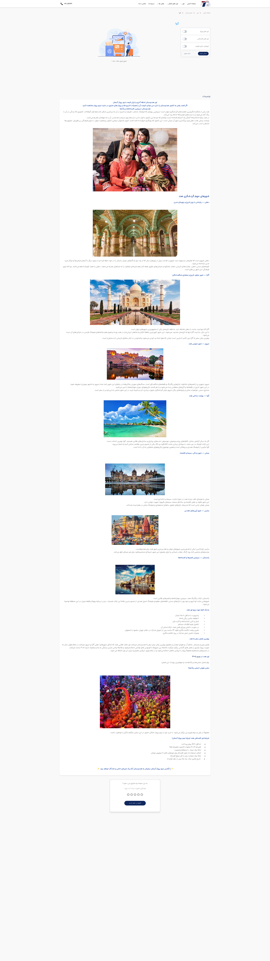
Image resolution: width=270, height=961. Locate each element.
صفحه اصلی (207, 13)
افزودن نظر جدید (135, 803)
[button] (203, 53)
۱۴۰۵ (194, 656)
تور (198, 13)
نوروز (198, 656)
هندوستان (188, 13)
